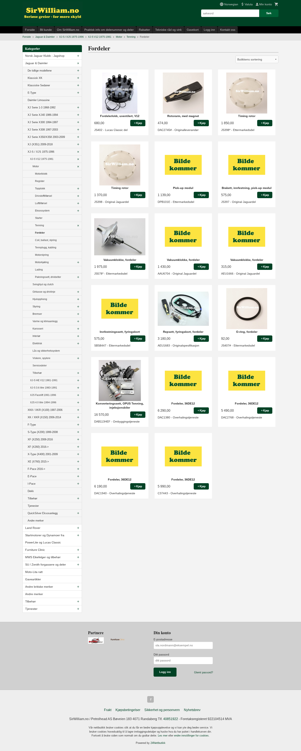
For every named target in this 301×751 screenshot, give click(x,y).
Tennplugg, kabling (45, 247)
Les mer (163, 735)
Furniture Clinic (35, 549)
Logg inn (209, 29)
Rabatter (144, 29)
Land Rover (32, 527)
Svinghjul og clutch (43, 284)
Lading (39, 269)
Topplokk (40, 188)
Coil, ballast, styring (46, 240)
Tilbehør (37, 373)
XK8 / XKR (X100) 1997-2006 (45, 409)
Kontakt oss (227, 29)
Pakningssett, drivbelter (48, 277)
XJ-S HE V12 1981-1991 (44, 380)
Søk (269, 13)
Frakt (107, 710)
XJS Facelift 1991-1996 (43, 395)
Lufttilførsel (41, 203)
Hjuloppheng (40, 299)
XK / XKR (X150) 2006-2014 (44, 417)
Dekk (31, 491)
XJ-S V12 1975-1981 (41, 159)
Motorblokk (41, 173)
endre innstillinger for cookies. (191, 735)
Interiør (36, 336)
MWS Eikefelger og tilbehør (43, 557)
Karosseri (38, 328)
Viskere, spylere (41, 358)
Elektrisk (37, 343)
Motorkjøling (42, 262)
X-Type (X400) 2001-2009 (43, 454)
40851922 (170, 719)
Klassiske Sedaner (39, 85)
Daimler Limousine (39, 100)
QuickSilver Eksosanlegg (43, 513)
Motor (36, 166)
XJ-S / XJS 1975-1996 (41, 151)
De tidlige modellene (40, 70)
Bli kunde (46, 29)
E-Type (32, 92)
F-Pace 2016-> (36, 468)
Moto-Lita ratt (34, 572)
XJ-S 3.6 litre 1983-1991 (43, 387)
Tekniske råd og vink (168, 29)
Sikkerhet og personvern (162, 710)
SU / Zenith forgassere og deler (45, 564)
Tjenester (33, 505)
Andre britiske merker (39, 586)
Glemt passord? (203, 672)
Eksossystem (42, 210)
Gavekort (193, 29)
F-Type (32, 424)
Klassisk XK (35, 78)
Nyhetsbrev (192, 710)
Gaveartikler (33, 579)
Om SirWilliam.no (68, 29)
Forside (30, 29)
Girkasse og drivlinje (44, 291)
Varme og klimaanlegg (45, 321)
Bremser (37, 313)
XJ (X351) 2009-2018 (40, 144)
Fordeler (40, 232)
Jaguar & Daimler (36, 63)
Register (39, 181)
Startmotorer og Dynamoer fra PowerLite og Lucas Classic (44, 539)
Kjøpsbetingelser (127, 710)
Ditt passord (161, 654)
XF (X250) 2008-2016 (40, 439)
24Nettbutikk (157, 742)
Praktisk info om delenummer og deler (109, 29)
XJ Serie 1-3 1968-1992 (41, 107)
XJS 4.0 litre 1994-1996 (43, 402)
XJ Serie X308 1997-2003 (43, 129)
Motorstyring (42, 254)
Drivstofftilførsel (43, 195)
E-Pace (32, 476)
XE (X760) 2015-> (38, 461)
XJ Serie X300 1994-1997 (43, 122)
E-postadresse (163, 639)
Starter (38, 218)
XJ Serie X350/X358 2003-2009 (46, 137)
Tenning (39, 225)
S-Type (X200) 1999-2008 (43, 432)
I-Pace (31, 483)
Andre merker (36, 520)
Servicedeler (40, 365)
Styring (36, 306)
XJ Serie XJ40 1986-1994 (43, 114)
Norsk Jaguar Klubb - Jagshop (44, 55)
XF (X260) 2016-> (38, 446)
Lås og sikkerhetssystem (46, 350)
